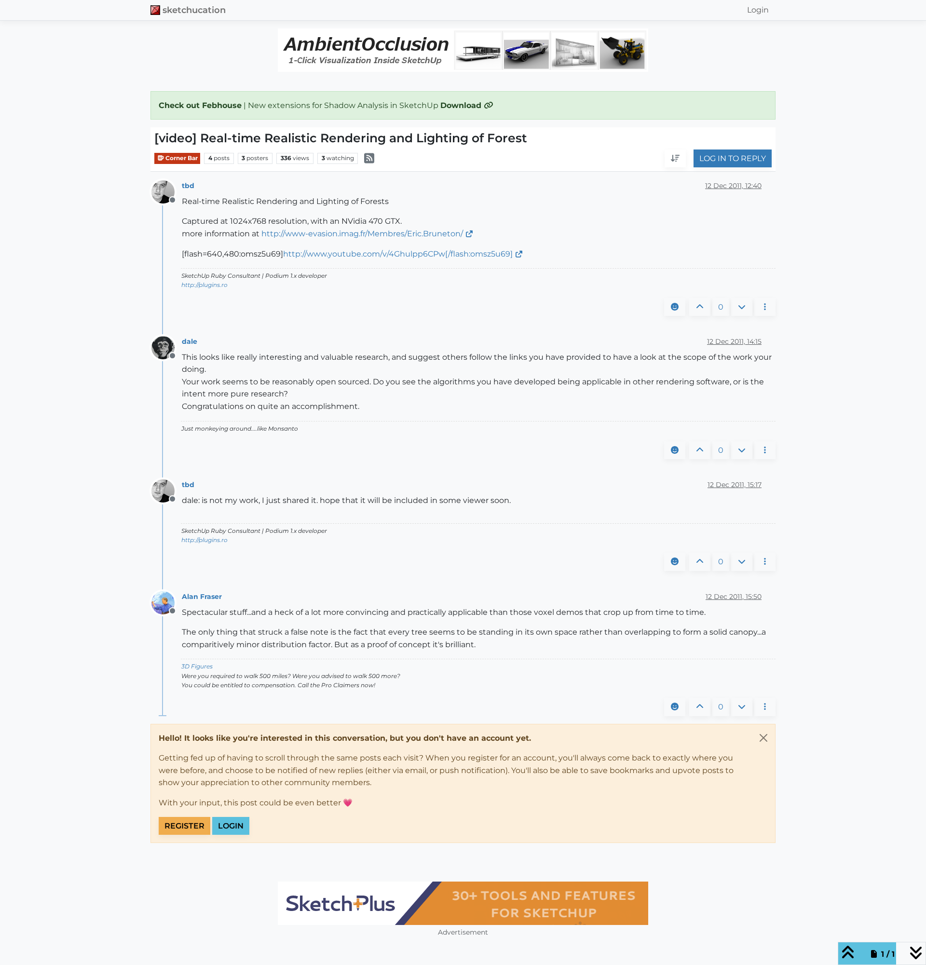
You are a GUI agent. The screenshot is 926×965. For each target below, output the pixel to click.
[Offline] (166, 191)
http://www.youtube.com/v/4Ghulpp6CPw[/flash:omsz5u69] (398, 253)
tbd (188, 185)
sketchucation (194, 10)
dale (189, 341)
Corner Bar (181, 158)
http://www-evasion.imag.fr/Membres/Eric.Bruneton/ (362, 233)
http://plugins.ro (204, 284)
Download (462, 105)
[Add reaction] (674, 307)
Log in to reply (732, 158)
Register (184, 825)
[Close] (763, 737)
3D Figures (197, 666)
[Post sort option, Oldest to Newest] (675, 159)
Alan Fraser (202, 596)
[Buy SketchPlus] (463, 903)
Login (231, 825)
